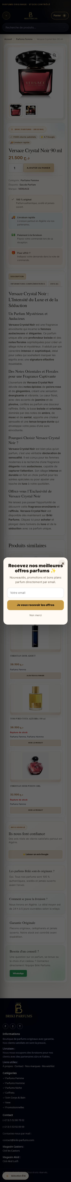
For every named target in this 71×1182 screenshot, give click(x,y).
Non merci (36, 615)
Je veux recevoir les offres (35, 605)
